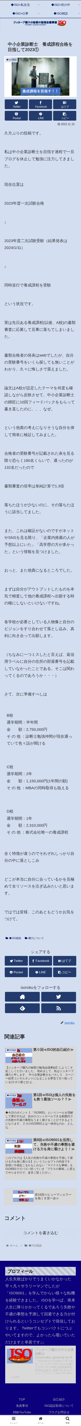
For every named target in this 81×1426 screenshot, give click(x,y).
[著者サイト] (22, 997)
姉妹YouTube (22, 1412)
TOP (22, 1399)
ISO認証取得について (59, 1405)
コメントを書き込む (40, 1233)
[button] (72, 771)
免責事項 (22, 1405)
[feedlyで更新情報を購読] (22, 1008)
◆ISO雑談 (15, 938)
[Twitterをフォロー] (58, 997)
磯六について (36, 938)
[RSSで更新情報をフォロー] (58, 1008)
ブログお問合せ (59, 1412)
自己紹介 (59, 1399)
